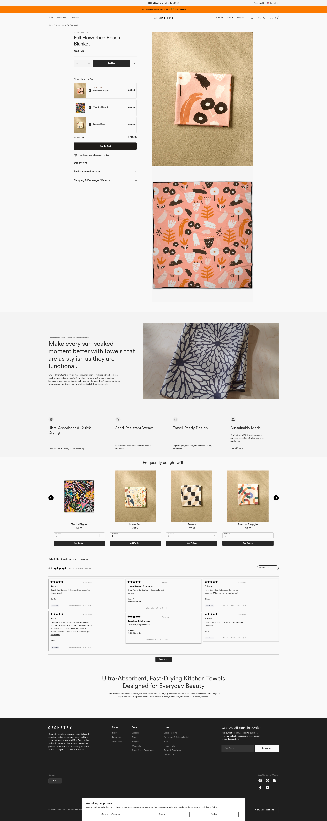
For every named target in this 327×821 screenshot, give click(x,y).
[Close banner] (321, 9)
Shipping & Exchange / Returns (92, 180)
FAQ (166, 742)
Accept (162, 814)
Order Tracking (170, 733)
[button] (273, 3)
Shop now (181, 9)
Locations (116, 737)
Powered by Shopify (77, 810)
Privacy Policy (170, 746)
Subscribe (266, 748)
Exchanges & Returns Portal (176, 737)
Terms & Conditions (173, 750)
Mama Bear (99, 124)
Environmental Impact (87, 171)
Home (50, 25)
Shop (58, 25)
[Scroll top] (324, 818)
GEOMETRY (61, 810)
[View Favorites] (252, 18)
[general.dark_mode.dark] (259, 18)
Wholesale (136, 746)
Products (116, 733)
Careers (135, 733)
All (63, 25)
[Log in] (271, 17)
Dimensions (80, 163)
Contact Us (169, 755)
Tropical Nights (101, 107)
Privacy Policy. (210, 807)
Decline (213, 814)
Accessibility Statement (143, 750)
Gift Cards (117, 742)
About (134, 737)
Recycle (135, 742)
